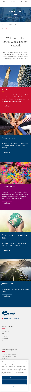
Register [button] (27, 1)
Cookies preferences (14, 386)
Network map (5, 331)
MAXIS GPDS (5, 359)
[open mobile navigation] (29, 5)
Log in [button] (20, 1)
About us (4, 333)
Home (3, 24)
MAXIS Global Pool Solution (9, 356)
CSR (3, 340)
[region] (14, 375)
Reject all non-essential (14, 381)
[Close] (26, 362)
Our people (5, 336)
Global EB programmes (9, 350)
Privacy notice (5, 1)
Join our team (5, 338)
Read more (7, 106)
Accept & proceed (14, 377)
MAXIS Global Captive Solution (9, 354)
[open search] (24, 5)
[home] (8, 313)
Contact (13, 1)
